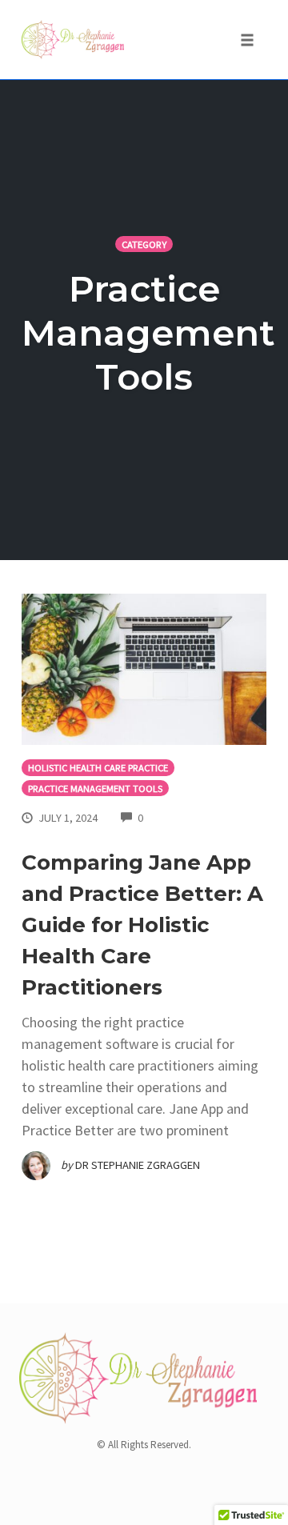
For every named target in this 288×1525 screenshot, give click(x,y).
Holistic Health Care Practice (98, 768)
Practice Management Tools (95, 789)
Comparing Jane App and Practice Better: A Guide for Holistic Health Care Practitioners (142, 925)
